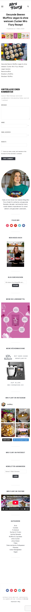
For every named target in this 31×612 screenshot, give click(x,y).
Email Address (6, 132)
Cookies (15, 528)
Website (3, 142)
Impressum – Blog (15, 601)
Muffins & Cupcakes (15, 536)
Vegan (16, 552)
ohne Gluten (15, 541)
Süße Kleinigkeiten (16, 550)
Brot (15, 525)
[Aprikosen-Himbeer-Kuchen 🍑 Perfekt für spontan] (23, 415)
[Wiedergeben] (3, 509)
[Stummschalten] (25, 509)
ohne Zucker (15, 539)
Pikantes (15, 547)
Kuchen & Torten (15, 532)
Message (4, 105)
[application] (15, 503)
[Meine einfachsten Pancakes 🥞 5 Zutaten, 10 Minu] (8, 415)
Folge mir (15, 220)
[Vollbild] (27, 509)
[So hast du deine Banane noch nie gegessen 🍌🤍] (8, 430)
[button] (2, 6)
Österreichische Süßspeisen (15, 545)
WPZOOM (26, 599)
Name (3, 122)
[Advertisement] (15, 570)
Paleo (15, 543)
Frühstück (15, 530)
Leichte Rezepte (15, 534)
